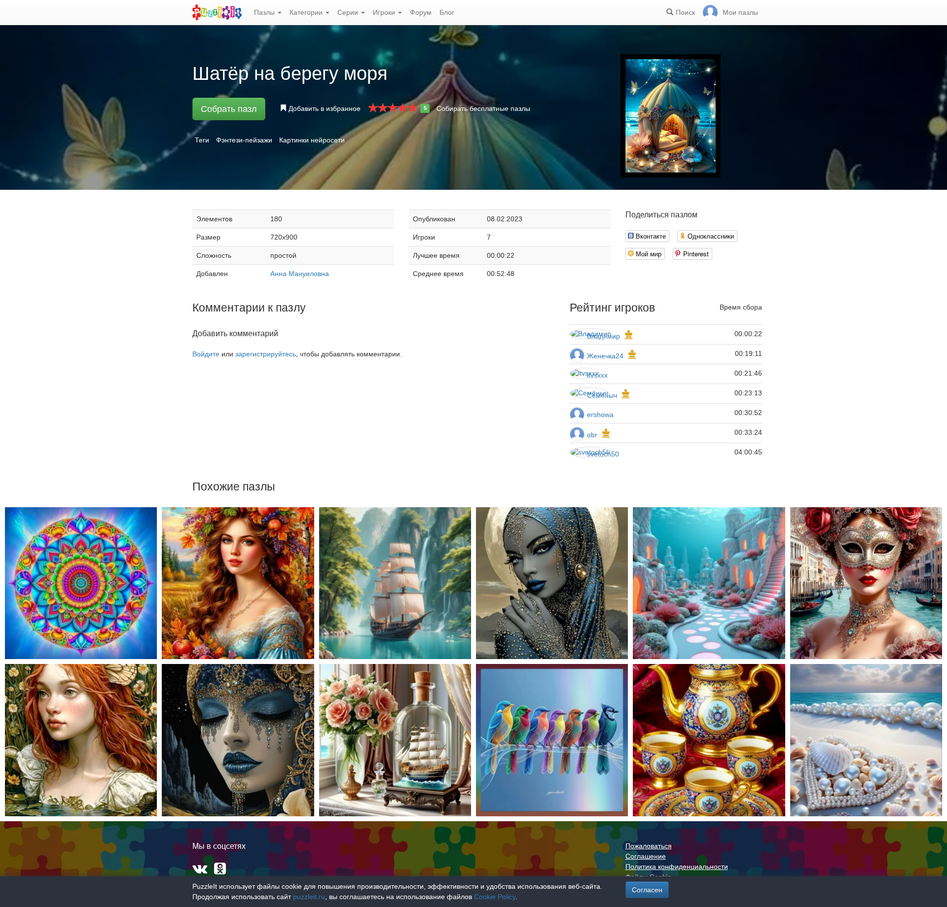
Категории (307, 12)
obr (592, 435)
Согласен (647, 890)
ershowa (600, 415)
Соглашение (645, 856)
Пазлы (265, 12)
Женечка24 (605, 356)
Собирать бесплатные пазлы (483, 108)
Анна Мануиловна (299, 274)
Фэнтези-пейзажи (244, 140)
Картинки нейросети (312, 140)
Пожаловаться (648, 846)
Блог (446, 12)
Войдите (205, 354)
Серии (348, 12)
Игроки (385, 12)
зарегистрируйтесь (265, 354)
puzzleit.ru (309, 897)
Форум (421, 12)
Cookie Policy (494, 897)
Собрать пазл (229, 109)
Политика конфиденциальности (676, 867)
